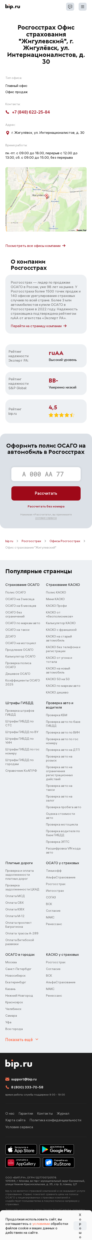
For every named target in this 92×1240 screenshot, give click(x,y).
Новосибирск (15, 976)
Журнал (63, 1113)
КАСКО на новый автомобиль (58, 670)
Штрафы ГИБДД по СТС (19, 723)
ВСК (49, 904)
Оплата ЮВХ (14, 909)
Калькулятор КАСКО (61, 623)
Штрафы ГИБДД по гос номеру (22, 751)
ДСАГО (10, 636)
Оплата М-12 (15, 916)
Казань (10, 989)
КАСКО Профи (56, 606)
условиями (41, 1223)
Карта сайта (15, 1120)
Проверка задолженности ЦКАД (22, 887)
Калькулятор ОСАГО (20, 656)
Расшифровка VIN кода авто (63, 850)
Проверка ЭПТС (57, 842)
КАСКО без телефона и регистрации (63, 649)
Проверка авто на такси (59, 788)
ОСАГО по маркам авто (22, 623)
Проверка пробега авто (63, 807)
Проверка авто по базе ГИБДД (63, 724)
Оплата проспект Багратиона (18, 925)
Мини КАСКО (55, 599)
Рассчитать (46, 493)
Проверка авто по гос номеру (62, 741)
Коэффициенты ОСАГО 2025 (22, 682)
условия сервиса (46, 517)
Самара (11, 1016)
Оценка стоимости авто (60, 816)
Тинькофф (54, 871)
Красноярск (14, 1002)
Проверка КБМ (56, 715)
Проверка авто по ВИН (63, 732)
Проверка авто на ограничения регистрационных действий (59, 773)
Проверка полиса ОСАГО (18, 665)
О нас (10, 1113)
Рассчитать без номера (46, 506)
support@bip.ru (24, 1079)
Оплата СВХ (14, 903)
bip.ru (9, 541)
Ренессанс (54, 924)
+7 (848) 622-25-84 (31, 112)
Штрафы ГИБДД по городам (19, 762)
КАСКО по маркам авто (63, 686)
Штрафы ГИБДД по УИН (19, 741)
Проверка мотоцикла (62, 824)
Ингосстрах (55, 891)
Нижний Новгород (19, 996)
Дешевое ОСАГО (17, 674)
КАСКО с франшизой (61, 630)
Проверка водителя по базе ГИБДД (63, 833)
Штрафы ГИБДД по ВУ (21, 732)
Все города (14, 1029)
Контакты (45, 1113)
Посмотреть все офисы (33, 245)
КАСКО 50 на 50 (58, 679)
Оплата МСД (15, 896)
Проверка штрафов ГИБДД (19, 713)
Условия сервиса (19, 1127)
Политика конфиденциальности (55, 1120)
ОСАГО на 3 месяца (19, 599)
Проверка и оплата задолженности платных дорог (19, 875)
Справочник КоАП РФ (21, 771)
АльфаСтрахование (60, 877)
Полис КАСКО (56, 592)
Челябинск (13, 1009)
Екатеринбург (15, 982)
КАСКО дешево (57, 692)
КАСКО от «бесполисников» (59, 614)
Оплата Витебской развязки (19, 942)
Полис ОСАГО (15, 592)
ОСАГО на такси (17, 630)
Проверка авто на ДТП (63, 750)
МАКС (50, 917)
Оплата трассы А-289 (21, 933)
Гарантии (26, 1113)
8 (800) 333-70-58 (27, 1087)
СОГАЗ (51, 897)
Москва (11, 962)
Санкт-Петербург (18, 969)
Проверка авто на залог (59, 798)
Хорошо (80, 1225)
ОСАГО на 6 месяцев (20, 606)
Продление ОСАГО (19, 650)
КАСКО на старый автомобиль (59, 638)
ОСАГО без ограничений (15, 614)
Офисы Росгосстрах (65, 541)
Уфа (8, 1022)
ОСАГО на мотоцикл (20, 643)
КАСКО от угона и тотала (59, 660)
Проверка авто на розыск (59, 758)
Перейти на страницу (36, 326)
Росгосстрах (31, 541)
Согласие (53, 911)
